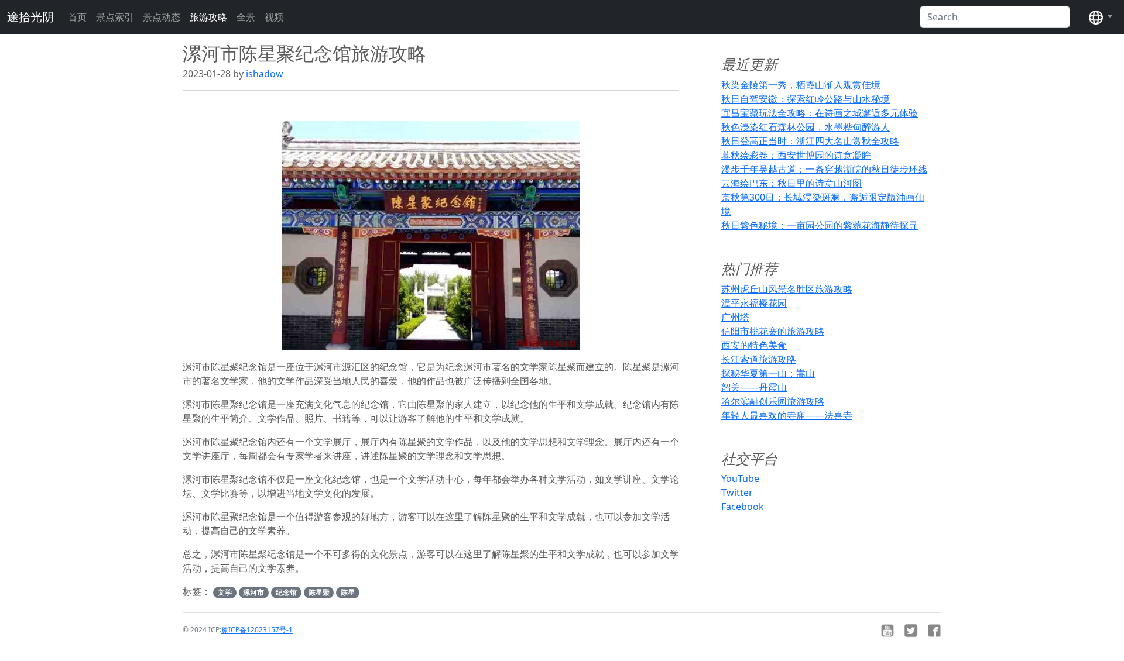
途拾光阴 (30, 17)
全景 (246, 17)
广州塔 (735, 317)
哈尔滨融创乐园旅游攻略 (772, 401)
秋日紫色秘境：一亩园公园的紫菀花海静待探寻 (819, 225)
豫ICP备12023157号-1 (257, 630)
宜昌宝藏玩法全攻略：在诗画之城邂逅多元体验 (819, 112)
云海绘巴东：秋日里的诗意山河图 (791, 183)
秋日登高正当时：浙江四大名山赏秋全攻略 (810, 141)
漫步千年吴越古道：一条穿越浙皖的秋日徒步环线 (824, 169)
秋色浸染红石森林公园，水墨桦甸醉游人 (805, 127)
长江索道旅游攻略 (758, 359)
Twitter (737, 492)
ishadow (264, 73)
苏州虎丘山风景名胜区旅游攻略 (786, 289)
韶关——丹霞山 (754, 387)
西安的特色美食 (754, 345)
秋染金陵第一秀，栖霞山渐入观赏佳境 (800, 84)
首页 (77, 17)
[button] (1100, 17)
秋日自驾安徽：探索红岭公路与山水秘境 (805, 98)
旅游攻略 (208, 17)
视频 (274, 17)
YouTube (740, 478)
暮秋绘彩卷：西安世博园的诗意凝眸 (796, 155)
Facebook (742, 506)
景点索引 (114, 17)
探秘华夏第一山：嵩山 (768, 373)
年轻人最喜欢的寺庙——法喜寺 (786, 415)
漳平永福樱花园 (754, 303)
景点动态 (161, 17)
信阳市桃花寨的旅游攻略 (772, 331)
